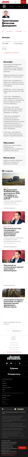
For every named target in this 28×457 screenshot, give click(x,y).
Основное (9, 31)
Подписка (4, 385)
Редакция (4, 383)
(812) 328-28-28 (5, 399)
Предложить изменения (11, 52)
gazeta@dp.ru (5, 403)
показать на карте (6, 395)
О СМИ (3, 381)
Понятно (22, 447)
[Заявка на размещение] (23, 6)
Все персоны (14, 345)
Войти (23, 2)
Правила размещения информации (14, 352)
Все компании (14, 342)
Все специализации (14, 347)
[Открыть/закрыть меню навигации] (16, 2)
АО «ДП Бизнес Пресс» (7, 379)
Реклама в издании (6, 387)
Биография (19, 31)
